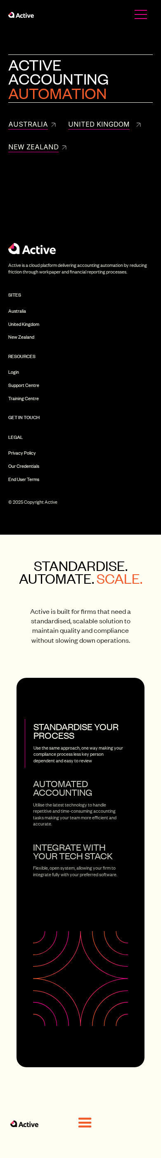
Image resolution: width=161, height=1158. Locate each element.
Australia (17, 311)
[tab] (80, 743)
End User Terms (23, 479)
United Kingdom (23, 324)
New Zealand (21, 337)
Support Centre (23, 385)
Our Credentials (23, 466)
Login (13, 372)
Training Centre (23, 399)
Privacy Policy (22, 453)
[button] (85, 1122)
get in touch (24, 417)
